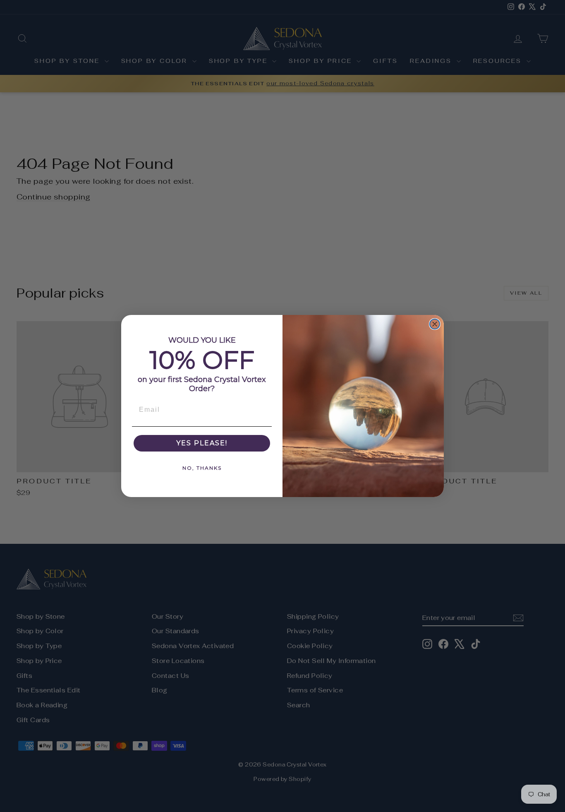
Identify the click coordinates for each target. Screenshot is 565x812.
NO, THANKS (202, 468)
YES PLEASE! (201, 443)
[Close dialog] (435, 324)
